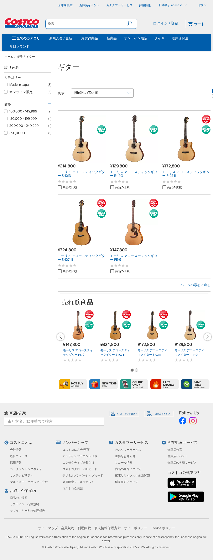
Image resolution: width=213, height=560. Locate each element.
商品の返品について (128, 469)
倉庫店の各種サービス (182, 462)
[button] (132, 23)
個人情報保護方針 (107, 528)
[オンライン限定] (134, 384)
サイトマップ (48, 528)
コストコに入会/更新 (76, 449)
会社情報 (16, 449)
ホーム (9, 57)
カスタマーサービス (131, 442)
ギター (30, 57)
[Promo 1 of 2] (132, 370)
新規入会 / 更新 (60, 38)
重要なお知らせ (125, 456)
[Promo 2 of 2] (136, 370)
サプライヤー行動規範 (24, 504)
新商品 (112, 38)
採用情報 (16, 462)
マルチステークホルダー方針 (29, 482)
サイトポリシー (135, 528)
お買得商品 (89, 38)
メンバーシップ (75, 442)
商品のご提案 (18, 498)
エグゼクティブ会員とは (78, 462)
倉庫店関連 (180, 38)
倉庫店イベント (177, 456)
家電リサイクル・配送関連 (132, 475)
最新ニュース (18, 456)
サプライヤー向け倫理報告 (27, 511)
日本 (200, 5)
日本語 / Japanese (171, 5)
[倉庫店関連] (189, 38)
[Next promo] (208, 337)
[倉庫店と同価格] (195, 384)
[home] (22, 23)
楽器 (20, 57)
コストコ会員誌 (72, 488)
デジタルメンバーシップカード (82, 475)
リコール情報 (124, 462)
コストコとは (21, 442)
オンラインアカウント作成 (79, 456)
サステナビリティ (21, 475)
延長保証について (126, 482)
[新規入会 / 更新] (73, 38)
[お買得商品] (98, 38)
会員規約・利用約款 (76, 528)
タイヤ (160, 38)
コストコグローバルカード (79, 469)
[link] (82, 161)
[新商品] (103, 384)
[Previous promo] (60, 337)
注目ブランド (20, 46)
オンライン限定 (135, 38)
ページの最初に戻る (196, 285)
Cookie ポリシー (163, 528)
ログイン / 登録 (165, 23)
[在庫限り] (164, 384)
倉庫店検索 (15, 413)
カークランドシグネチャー (27, 469)
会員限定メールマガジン (78, 482)
